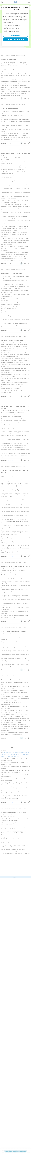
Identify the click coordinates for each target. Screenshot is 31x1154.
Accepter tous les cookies (15, 39)
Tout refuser (15, 43)
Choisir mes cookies (15, 35)
